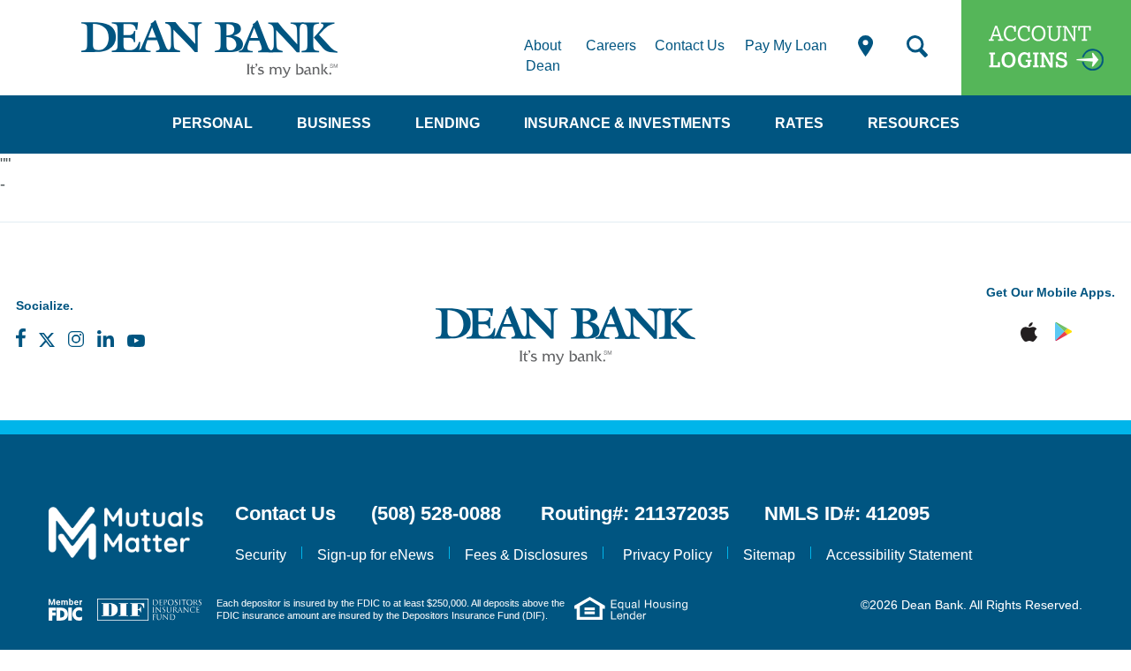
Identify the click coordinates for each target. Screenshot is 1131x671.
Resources (914, 123)
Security (260, 554)
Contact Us (690, 45)
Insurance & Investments (627, 123)
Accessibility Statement (899, 554)
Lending (447, 123)
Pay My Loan (786, 45)
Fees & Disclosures (526, 554)
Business (334, 123)
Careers (611, 45)
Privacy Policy (667, 554)
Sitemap (769, 554)
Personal (212, 123)
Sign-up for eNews (375, 554)
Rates (799, 123)
